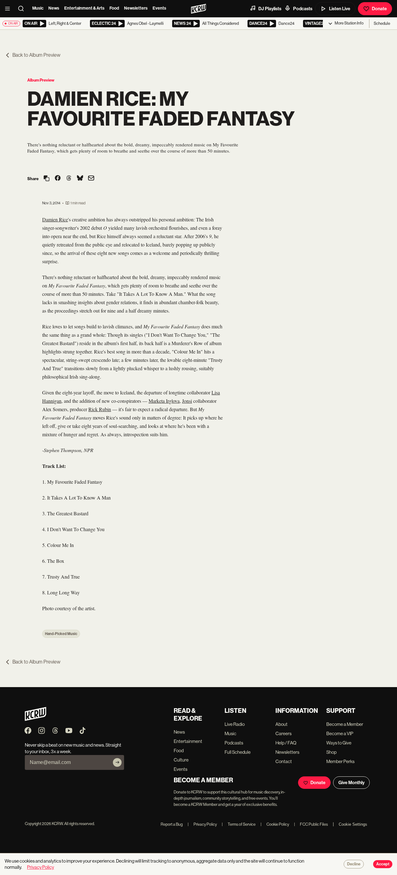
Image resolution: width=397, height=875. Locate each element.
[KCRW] (35, 719)
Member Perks (340, 761)
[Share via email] (91, 178)
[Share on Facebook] (58, 178)
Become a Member (344, 724)
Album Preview (40, 80)
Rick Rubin (99, 409)
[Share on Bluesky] (80, 178)
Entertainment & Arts (84, 8)
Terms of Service (239, 824)
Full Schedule (238, 752)
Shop (331, 752)
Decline (353, 864)
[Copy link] (46, 178)
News (53, 8)
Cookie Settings (353, 824)
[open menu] (9, 9)
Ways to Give (338, 742)
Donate (379, 8)
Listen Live (339, 8)
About (281, 724)
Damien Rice (55, 219)
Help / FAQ (286, 742)
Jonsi (187, 401)
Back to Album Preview (36, 55)
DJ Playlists (269, 8)
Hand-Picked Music (61, 634)
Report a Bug (172, 824)
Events (159, 8)
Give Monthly (351, 782)
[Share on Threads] (69, 178)
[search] (23, 9)
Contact (283, 761)
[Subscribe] (117, 762)
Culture (181, 759)
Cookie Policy (275, 824)
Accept (382, 864)
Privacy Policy (202, 824)
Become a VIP (339, 733)
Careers (283, 733)
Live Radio (235, 724)
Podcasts (302, 8)
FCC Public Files (311, 824)
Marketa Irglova (164, 401)
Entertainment (188, 741)
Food (114, 8)
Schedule (382, 23)
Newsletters (136, 8)
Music (37, 8)
